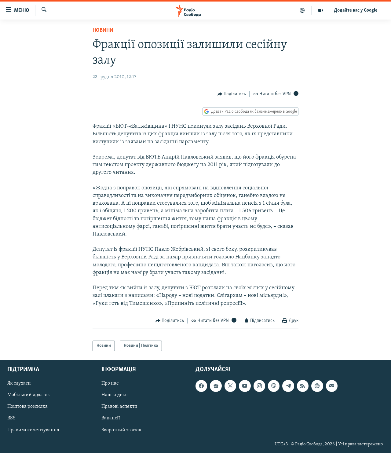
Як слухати (19, 383)
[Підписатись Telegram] (288, 386)
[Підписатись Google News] (215, 386)
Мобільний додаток (28, 395)
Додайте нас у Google (356, 10)
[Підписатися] (332, 386)
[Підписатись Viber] (274, 386)
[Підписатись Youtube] (244, 386)
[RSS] (303, 386)
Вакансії (110, 418)
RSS (11, 418)
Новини (103, 30)
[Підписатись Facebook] (201, 386)
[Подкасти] (302, 10)
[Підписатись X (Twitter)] (230, 386)
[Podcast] (317, 386)
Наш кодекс (114, 395)
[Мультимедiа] (321, 10)
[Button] (231, 94)
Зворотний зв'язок (121, 429)
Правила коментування (33, 429)
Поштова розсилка (27, 406)
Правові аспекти (119, 406)
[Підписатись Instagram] (259, 386)
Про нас (110, 383)
